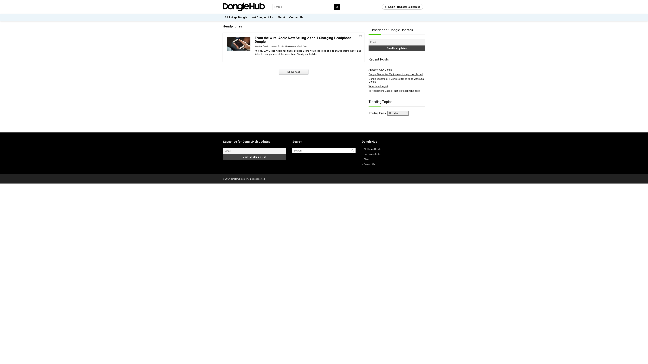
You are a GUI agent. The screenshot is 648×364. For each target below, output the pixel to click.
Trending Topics (377, 113)
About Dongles (278, 46)
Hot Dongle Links (262, 17)
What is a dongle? (378, 86)
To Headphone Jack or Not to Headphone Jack (394, 90)
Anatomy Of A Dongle (380, 69)
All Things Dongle (236, 17)
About (281, 17)
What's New (302, 46)
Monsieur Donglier (262, 46)
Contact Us (296, 17)
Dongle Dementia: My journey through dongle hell (396, 74)
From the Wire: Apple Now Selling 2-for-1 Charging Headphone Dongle (303, 40)
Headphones (290, 46)
